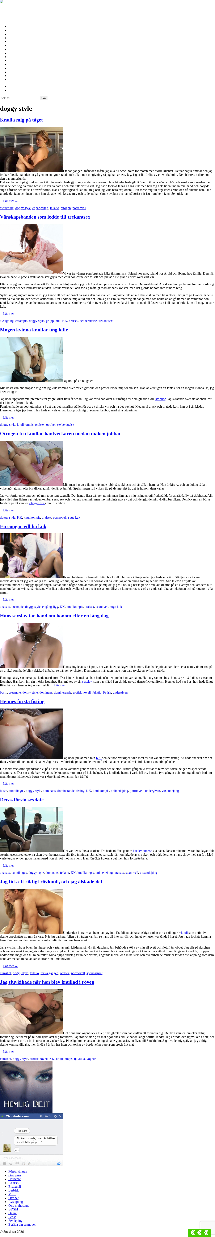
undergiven (120, 692)
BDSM (13, 64)
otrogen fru (37, 503)
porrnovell (79, 208)
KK (64, 321)
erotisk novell (82, 692)
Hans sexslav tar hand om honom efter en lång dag (54, 615)
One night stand (19, 60)
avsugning (7, 208)
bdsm (3, 692)
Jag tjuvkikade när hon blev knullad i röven (47, 982)
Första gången (18, 26)
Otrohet (14, 53)
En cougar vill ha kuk (23, 526)
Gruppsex (15, 30)
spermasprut (94, 973)
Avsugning (16, 57)
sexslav (87, 681)
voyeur (91, 1059)
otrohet (50, 424)
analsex (5, 606)
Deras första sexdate (22, 799)
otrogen (66, 208)
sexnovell (102, 606)
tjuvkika (79, 1059)
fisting (80, 791)
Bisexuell (14, 41)
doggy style (23, 208)
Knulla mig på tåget (21, 120)
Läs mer (10, 201)
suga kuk (74, 517)
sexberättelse (88, 321)
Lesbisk (13, 45)
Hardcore (15, 34)
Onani (12, 68)
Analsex (14, 38)
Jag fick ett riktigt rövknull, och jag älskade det (51, 881)
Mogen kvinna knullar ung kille (34, 329)
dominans (45, 692)
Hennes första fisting (22, 701)
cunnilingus (16, 791)
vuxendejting (170, 791)
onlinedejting (119, 791)
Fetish (12, 72)
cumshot (5, 973)
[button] (199, 1233)
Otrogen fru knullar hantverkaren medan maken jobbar (60, 433)
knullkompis (25, 424)
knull (184, 932)
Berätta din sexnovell (23, 79)
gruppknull (53, 321)
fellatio (54, 208)
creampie (21, 321)
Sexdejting (15, 75)
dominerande (62, 692)
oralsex (73, 321)
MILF (12, 49)
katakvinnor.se (142, 851)
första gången (49, 973)
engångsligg (40, 208)
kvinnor (160, 399)
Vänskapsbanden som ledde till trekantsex (45, 217)
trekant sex (105, 321)
